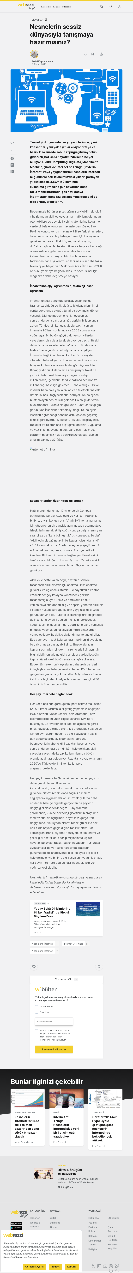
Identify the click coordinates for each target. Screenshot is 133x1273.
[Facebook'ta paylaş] (12, 158)
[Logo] (26, 6)
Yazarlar (92, 1222)
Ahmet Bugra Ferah (23, 1142)
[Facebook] (111, 1270)
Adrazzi (37, 932)
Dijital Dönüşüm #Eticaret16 (70, 1172)
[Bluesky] (116, 1266)
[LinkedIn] (99, 1266)
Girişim (53, 1227)
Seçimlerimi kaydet (54, 1049)
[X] (93, 1266)
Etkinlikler (66, 7)
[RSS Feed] (116, 1270)
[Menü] (12, 7)
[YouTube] (105, 1266)
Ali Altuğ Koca (65, 1187)
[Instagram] (111, 1266)
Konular (56, 7)
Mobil (56, 1112)
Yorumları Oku (66, 979)
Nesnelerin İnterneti (42, 943)
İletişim (92, 1249)
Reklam (92, 1236)
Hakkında (93, 1218)
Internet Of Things (73, 943)
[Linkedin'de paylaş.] (12, 171)
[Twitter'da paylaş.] (12, 165)
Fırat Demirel (59, 1142)
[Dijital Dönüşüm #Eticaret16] (43, 1173)
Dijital (52, 1218)
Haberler (35, 1218)
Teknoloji (36, 19)
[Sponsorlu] (88, 909)
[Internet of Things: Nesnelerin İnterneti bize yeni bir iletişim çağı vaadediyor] (66, 1098)
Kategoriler (46, 7)
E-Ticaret (54, 1222)
